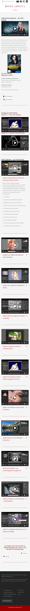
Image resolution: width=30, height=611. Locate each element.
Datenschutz (21, 592)
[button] (15, 28)
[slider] (14, 34)
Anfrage (3, 582)
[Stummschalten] (24, 34)
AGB (20, 594)
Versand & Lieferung (8, 592)
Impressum (21, 590)
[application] (15, 28)
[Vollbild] (26, 34)
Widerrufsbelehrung (8, 596)
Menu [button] (16, 10)
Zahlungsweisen (7, 590)
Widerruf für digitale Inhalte (10, 594)
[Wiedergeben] (3, 34)
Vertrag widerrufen (7, 600)
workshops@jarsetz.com (9, 1)
